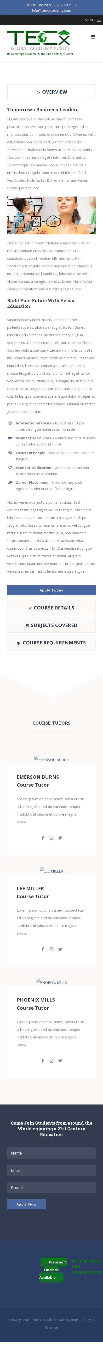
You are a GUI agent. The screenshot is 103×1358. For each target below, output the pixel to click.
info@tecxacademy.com (51, 10)
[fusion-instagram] (51, 838)
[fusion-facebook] (43, 838)
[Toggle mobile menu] (93, 36)
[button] (90, 20)
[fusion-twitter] (60, 838)
